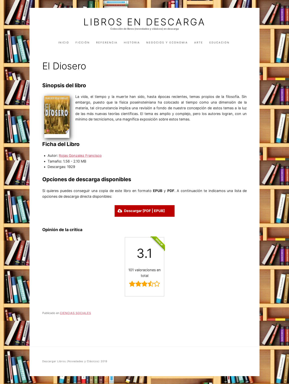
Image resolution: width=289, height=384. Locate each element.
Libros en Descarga (144, 22)
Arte (198, 42)
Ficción (82, 42)
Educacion (219, 42)
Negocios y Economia (167, 42)
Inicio (63, 42)
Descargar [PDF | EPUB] (144, 211)
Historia (132, 42)
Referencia (107, 42)
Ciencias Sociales (75, 313)
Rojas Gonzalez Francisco (80, 155)
